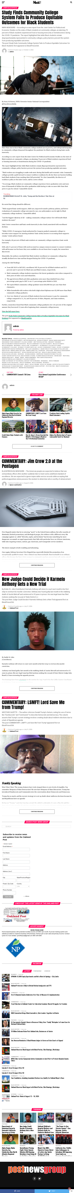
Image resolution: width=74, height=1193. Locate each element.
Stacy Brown (34, 364)
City (4, 877)
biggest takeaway (55, 342)
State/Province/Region (23, 877)
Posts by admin (18, 330)
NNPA (22, 357)
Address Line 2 (7, 871)
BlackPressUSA (26, 318)
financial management (62, 350)
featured (50, 350)
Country (19, 883)
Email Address (8, 847)
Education (6, 350)
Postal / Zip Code (8, 883)
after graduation (30, 340)
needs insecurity (8, 357)
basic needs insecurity (57, 340)
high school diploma (10, 354)
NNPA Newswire (31, 357)
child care (25, 345)
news (17, 357)
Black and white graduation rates (14, 343)
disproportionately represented (13, 349)
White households (62, 366)
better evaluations (40, 342)
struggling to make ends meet (13, 366)
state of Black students (61, 364)
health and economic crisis (52, 352)
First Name (6, 853)
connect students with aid (27, 347)
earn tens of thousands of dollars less (54, 349)
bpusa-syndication (16, 485)
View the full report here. (11, 311)
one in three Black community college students (19, 359)
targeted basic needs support (35, 366)
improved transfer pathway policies (49, 354)
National (67, 355)
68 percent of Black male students (39, 338)
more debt (58, 355)
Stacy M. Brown (46, 364)
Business (18, 345)
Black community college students (40, 343)
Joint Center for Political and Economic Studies (19, 355)
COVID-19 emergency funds (47, 347)
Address (5, 865)
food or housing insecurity (12, 352)
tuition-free (51, 366)
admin (12, 51)
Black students (58, 343)
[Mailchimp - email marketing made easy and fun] (26, 896)
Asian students (43, 340)
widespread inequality (10, 367)
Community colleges (10, 347)
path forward (54, 361)
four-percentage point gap (32, 352)
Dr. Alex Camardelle (33, 349)
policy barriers (25, 362)
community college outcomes (50, 345)
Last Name (6, 859)
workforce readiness (26, 367)
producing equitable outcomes (13, 364)
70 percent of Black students (12, 340)
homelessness (30, 354)
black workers (8, 345)
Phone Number (7, 890)
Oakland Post (14, 608)
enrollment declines (18, 350)
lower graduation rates (45, 355)
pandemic (45, 361)
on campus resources (45, 357)
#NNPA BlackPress (20, 338)
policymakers (37, 362)
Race (27, 364)
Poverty (46, 362)
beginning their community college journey (17, 342)
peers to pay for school (11, 362)
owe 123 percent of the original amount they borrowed (21, 361)
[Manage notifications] (69, 1188)
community (35, 345)
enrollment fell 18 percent (36, 350)
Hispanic (21, 354)
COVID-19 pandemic (63, 347)
